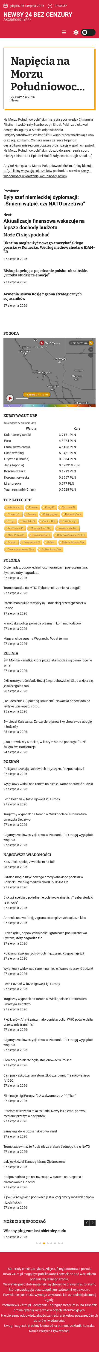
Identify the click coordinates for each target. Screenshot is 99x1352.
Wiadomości (14, 507)
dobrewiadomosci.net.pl (70, 535)
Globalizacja (69, 521)
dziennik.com (73, 514)
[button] (87, 1223)
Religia (51, 542)
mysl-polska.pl (16, 535)
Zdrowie (12, 542)
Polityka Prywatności (54, 1331)
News (15, 100)
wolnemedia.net (68, 528)
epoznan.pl (68, 507)
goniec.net (48, 521)
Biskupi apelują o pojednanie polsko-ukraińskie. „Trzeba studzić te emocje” (45, 273)
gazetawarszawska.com (21, 549)
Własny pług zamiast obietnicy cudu (34, 1231)
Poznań (33, 507)
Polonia (32, 514)
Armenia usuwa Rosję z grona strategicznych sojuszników (42, 296)
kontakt (88, 1326)
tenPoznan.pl (15, 528)
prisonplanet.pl (32, 542)
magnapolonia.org (41, 528)
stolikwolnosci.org (51, 549)
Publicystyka (50, 514)
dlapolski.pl (28, 521)
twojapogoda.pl (41, 535)
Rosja (11, 521)
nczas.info (14, 514)
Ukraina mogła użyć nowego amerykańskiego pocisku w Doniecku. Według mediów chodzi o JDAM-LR (49, 247)
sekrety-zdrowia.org (73, 542)
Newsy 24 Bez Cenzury (37, 15)
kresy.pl (49, 507)
